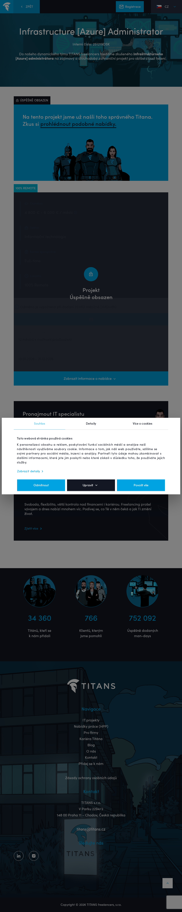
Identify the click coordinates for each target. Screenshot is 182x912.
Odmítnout (41, 485)
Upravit (88, 485)
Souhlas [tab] (39, 423)
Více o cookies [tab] (142, 423)
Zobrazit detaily (28, 471)
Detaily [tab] (91, 423)
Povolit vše (141, 485)
